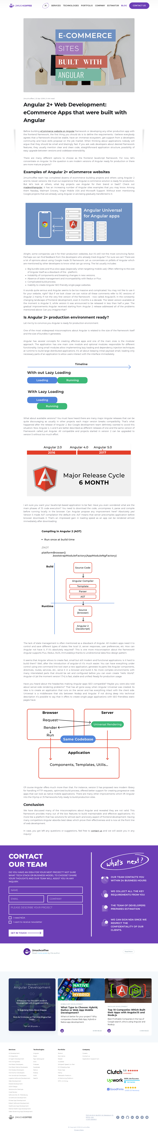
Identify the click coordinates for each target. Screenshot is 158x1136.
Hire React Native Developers (18, 1067)
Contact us (139, 6)
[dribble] (142, 1117)
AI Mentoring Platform (65, 1078)
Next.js (35, 1070)
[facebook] (117, 1117)
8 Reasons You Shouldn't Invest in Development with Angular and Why (32, 1002)
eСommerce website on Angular (57, 131)
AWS (35, 1075)
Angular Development (32, 987)
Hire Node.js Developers (16, 1070)
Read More (129, 951)
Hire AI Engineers (14, 1061)
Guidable (61, 1061)
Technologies (71, 6)
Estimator (113, 6)
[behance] (132, 1117)
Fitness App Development (17, 1100)
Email (14, 898)
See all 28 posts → (32, 1026)
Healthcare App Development (19, 1106)
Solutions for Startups (16, 1089)
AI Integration (13, 1056)
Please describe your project (31, 907)
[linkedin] (122, 1117)
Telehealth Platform (64, 1075)
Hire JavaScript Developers (17, 1075)
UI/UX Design (13, 1086)
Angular (36, 1053)
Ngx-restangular (38, 1059)
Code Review (13, 1092)
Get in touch (19, 933)
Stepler (60, 1059)
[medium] (147, 1117)
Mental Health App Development (20, 1109)
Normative (61, 1056)
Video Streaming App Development (21, 1111)
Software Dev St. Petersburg (18, 1095)
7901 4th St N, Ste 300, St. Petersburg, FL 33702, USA (99, 1116)
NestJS (35, 1078)
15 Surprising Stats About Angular (32, 1010)
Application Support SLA (90, 1059)
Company (100, 6)
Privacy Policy (79, 1130)
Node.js (35, 1073)
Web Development (15, 1081)
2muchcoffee (28, 98)
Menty (60, 1073)
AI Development (14, 1053)
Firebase (36, 1064)
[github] (127, 1117)
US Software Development (17, 1097)
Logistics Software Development (19, 1078)
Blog (124, 6)
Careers (84, 1053)
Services (56, 6)
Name (14, 890)
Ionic (34, 1061)
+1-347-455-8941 (91, 1119)
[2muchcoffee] (20, 1117)
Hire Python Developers (16, 1073)
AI (46, 6)
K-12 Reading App (64, 1067)
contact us (96, 831)
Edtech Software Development (19, 1103)
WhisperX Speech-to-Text (66, 1064)
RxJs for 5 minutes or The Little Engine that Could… (32, 1018)
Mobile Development (16, 1084)
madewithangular (32, 187)
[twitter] (137, 1117)
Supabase (36, 1067)
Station (60, 1053)
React (35, 1056)
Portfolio (87, 6)
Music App (61, 1070)
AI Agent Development (16, 1059)
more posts (42, 953)
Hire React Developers (16, 1064)
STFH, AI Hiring (63, 1081)
